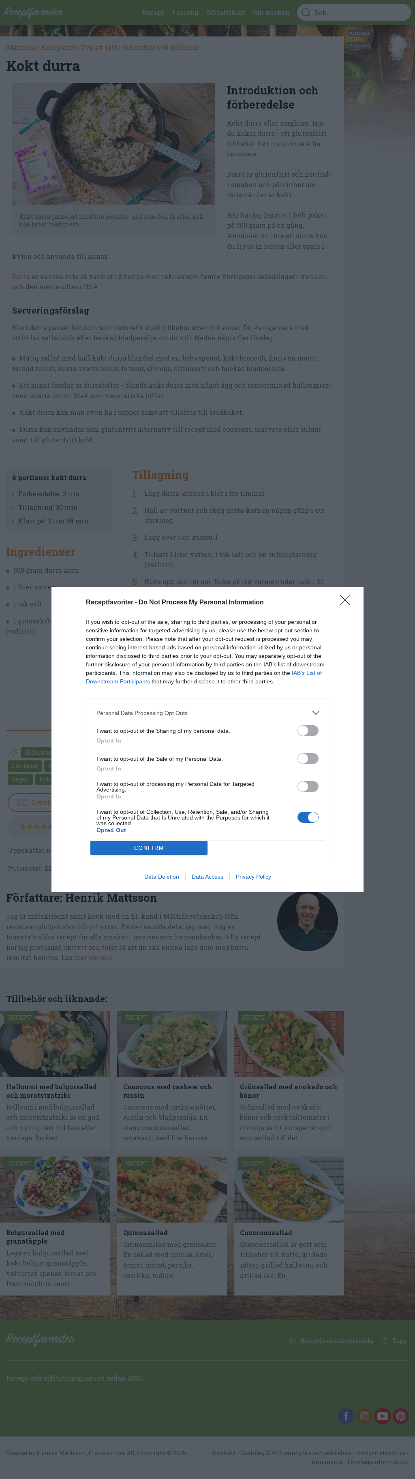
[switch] (308, 730)
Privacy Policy (253, 876)
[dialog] (207, 739)
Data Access (207, 876)
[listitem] (207, 713)
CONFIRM (149, 848)
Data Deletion (161, 876)
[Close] (347, 602)
